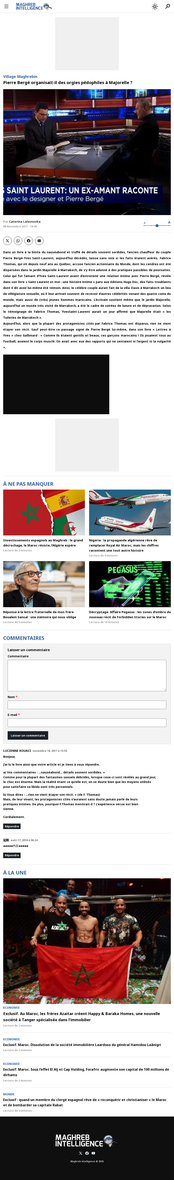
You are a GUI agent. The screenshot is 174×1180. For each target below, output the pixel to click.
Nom (12, 697)
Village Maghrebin (20, 76)
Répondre (12, 826)
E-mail (14, 714)
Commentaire (18, 656)
